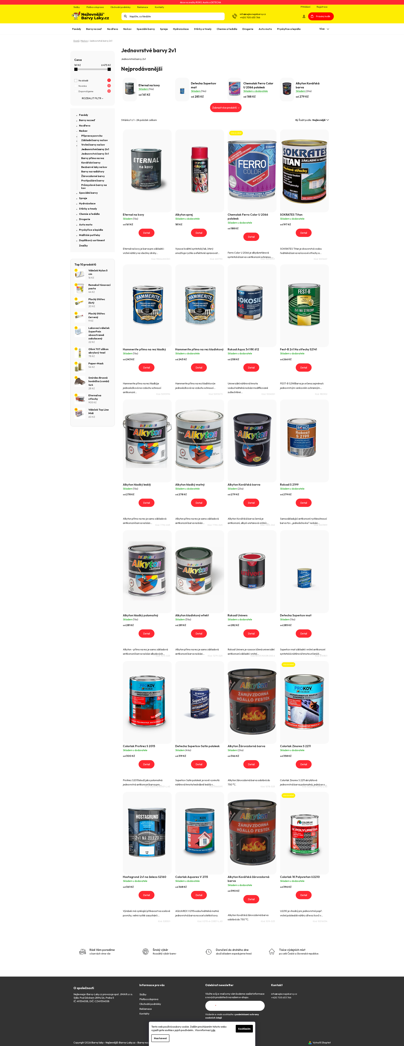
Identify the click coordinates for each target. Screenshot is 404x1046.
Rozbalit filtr (91, 98)
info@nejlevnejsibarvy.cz (253, 14)
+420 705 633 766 (250, 17)
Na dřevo (84, 125)
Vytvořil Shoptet (322, 1042)
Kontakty (159, 7)
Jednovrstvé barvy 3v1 (95, 153)
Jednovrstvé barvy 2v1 (95, 149)
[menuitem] (77, 29)
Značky (83, 245)
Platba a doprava (95, 7)
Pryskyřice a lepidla (91, 229)
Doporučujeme (94, 91)
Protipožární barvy (92, 180)
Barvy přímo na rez (92, 158)
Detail (146, 232)
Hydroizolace (87, 203)
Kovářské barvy (90, 162)
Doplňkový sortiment (92, 240)
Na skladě (94, 80)
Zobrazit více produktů (224, 107)
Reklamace (142, 7)
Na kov (83, 130)
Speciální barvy (88, 192)
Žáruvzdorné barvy (93, 176)
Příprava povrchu (91, 135)
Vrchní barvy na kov (93, 144)
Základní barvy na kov (94, 140)
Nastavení (160, 1038)
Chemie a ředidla (89, 213)
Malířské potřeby (89, 235)
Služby (76, 7)
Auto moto (85, 224)
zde (213, 1030)
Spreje (83, 198)
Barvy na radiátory (92, 171)
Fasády (83, 114)
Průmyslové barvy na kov (94, 186)
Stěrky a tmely (88, 208)
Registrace (322, 6)
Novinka (94, 86)
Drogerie (84, 219)
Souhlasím (244, 1028)
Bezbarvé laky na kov (94, 167)
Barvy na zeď (87, 120)
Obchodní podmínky (120, 7)
